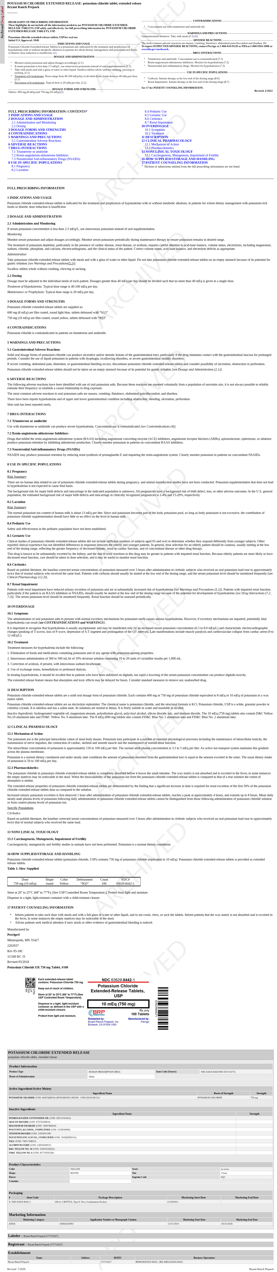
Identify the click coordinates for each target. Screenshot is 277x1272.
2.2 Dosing (19, 126)
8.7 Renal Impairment (159, 122)
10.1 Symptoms (155, 129)
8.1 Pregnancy (21, 166)
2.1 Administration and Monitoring (34, 122)
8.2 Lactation (20, 170)
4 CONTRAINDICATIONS (27, 133)
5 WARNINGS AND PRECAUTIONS (35, 137)
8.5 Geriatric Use (156, 115)
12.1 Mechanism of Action (162, 144)
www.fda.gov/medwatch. (155, 49)
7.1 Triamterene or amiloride (30, 151)
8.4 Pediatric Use (156, 111)
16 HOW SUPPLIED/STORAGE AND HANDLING (178, 159)
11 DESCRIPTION (155, 137)
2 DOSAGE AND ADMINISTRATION (35, 118)
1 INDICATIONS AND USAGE (30, 115)
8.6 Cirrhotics (153, 118)
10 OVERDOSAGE (155, 126)
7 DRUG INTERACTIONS (27, 148)
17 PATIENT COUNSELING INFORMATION (175, 162)
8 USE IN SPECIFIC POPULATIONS (35, 162)
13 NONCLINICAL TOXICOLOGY (167, 151)
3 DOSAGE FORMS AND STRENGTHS (37, 129)
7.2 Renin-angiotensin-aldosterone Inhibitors (40, 155)
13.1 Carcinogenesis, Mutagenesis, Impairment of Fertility (182, 155)
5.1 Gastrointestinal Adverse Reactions (36, 140)
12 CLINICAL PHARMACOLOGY (167, 140)
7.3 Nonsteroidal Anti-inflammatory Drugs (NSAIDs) (46, 159)
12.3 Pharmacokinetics (159, 148)
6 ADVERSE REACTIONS (27, 144)
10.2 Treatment (154, 133)
